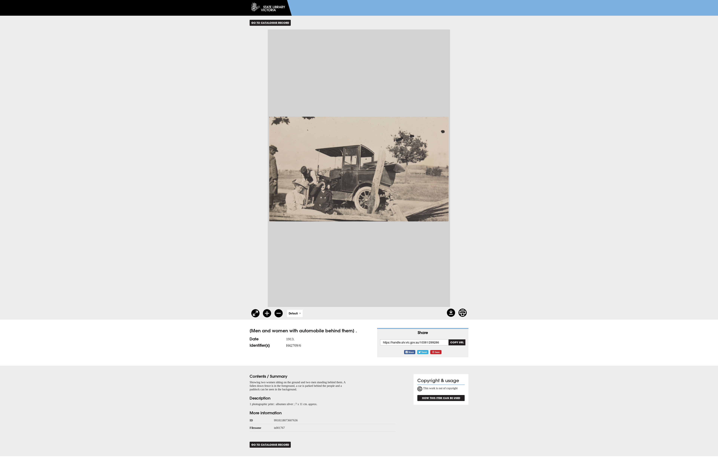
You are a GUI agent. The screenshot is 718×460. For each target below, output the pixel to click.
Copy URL (457, 342)
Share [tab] (423, 332)
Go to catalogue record (270, 22)
